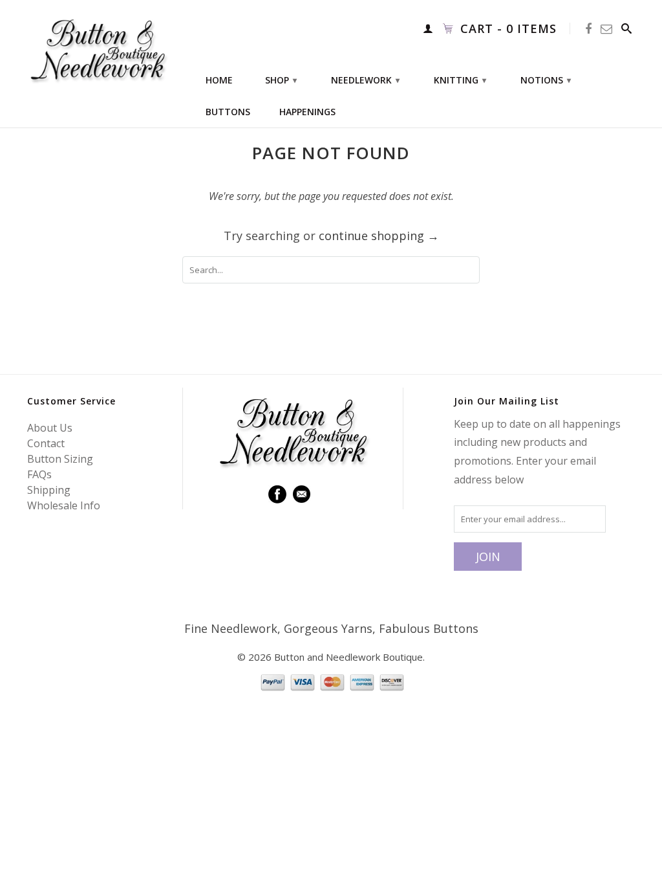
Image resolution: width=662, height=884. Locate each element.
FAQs (39, 474)
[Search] (626, 28)
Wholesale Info (63, 505)
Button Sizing (60, 459)
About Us (49, 428)
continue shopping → (379, 235)
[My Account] (428, 28)
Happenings (307, 112)
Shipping (48, 490)
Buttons (228, 112)
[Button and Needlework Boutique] (98, 50)
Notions (545, 80)
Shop (281, 80)
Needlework (365, 80)
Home (219, 80)
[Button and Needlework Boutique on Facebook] (588, 29)
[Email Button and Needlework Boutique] (607, 29)
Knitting (460, 80)
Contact (46, 443)
